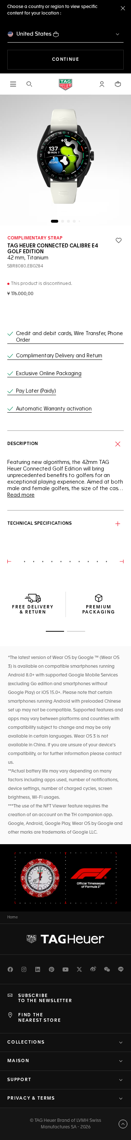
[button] (102, 84)
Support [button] (19, 1080)
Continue (88, 59)
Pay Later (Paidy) (36, 391)
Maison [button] (18, 1061)
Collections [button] (26, 1042)
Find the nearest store (39, 1017)
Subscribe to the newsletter (45, 998)
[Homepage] (65, 84)
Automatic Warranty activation (54, 409)
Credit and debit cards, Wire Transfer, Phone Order (69, 337)
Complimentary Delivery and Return (59, 355)
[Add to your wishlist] (119, 240)
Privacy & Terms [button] (31, 1098)
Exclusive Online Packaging (49, 373)
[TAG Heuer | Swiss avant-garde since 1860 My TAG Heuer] (65, 939)
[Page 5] (79, 221)
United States (34, 34)
